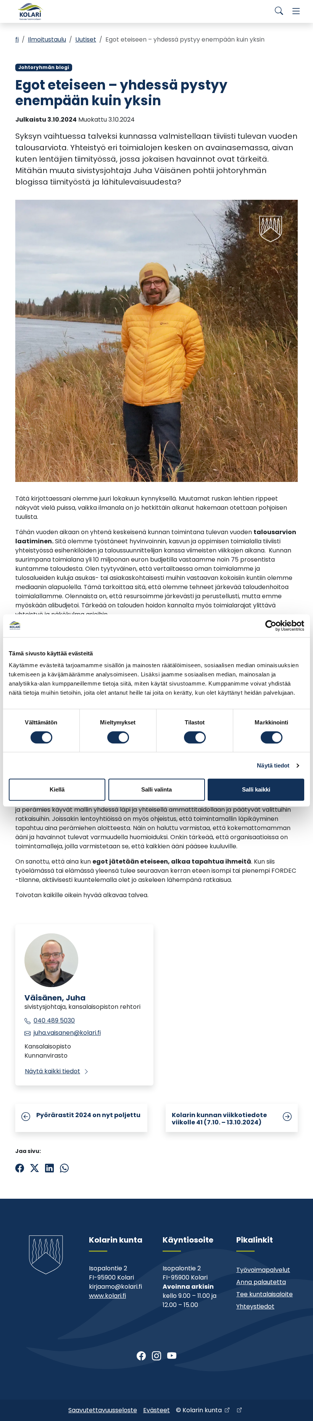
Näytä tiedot (273, 765)
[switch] (118, 737)
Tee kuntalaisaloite (264, 1294)
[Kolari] (30, 11)
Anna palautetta (261, 1282)
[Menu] (296, 11)
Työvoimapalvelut (263, 1269)
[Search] (279, 11)
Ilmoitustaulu (47, 39)
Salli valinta (156, 789)
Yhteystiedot (255, 1306)
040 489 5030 (54, 1020)
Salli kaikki (256, 789)
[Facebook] (141, 1356)
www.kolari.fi (107, 1295)
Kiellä (57, 789)
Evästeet (156, 1410)
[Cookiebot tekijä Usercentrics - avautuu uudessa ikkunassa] (270, 625)
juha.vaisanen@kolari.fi (67, 1032)
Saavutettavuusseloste (102, 1410)
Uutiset (85, 39)
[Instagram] (156, 1356)
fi (17, 39)
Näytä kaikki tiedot (52, 1071)
